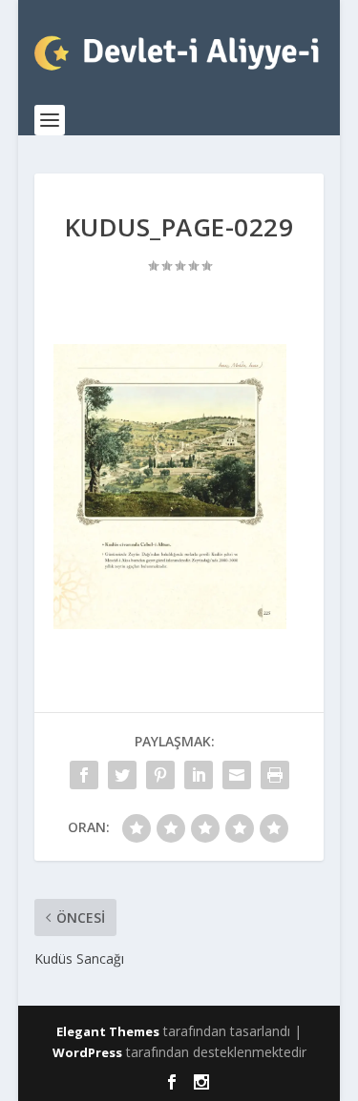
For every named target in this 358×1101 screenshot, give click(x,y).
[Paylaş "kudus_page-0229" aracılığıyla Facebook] (84, 775)
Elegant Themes (107, 1031)
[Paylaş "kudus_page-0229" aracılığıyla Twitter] (122, 775)
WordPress (87, 1052)
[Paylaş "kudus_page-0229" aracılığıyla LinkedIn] (198, 775)
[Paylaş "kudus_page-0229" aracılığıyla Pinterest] (160, 775)
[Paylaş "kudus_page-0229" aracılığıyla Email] (237, 775)
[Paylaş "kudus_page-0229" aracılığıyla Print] (275, 775)
